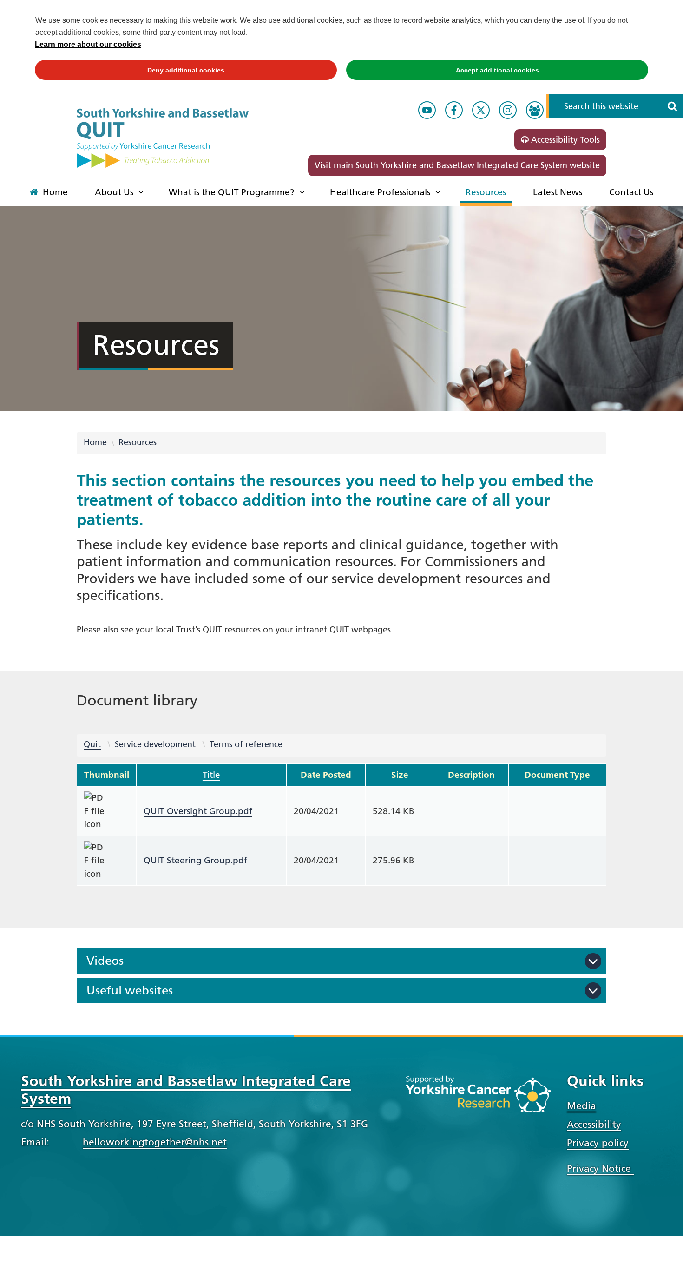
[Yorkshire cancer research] (478, 1098)
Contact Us (631, 192)
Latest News (557, 192)
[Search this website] (672, 106)
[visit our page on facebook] (454, 110)
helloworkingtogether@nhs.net (155, 1142)
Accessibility (594, 1124)
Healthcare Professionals (380, 192)
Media (581, 1106)
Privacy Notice (600, 1168)
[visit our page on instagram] (508, 110)
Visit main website (457, 165)
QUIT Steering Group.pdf (195, 860)
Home (95, 442)
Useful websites (129, 990)
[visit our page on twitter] (481, 110)
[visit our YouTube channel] (427, 110)
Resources (486, 192)
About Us (114, 192)
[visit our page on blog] (535, 110)
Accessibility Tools (564, 139)
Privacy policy (598, 1143)
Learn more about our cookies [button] (88, 44)
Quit (92, 744)
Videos (105, 961)
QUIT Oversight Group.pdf (198, 811)
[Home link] (163, 138)
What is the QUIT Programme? (232, 192)
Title (211, 775)
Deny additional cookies (129, 70)
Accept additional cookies (442, 70)
